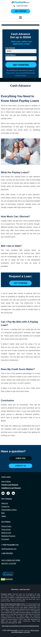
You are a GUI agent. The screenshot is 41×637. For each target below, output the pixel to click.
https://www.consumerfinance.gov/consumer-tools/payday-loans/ (20, 626)
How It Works (6, 481)
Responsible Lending (9, 510)
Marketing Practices (8, 536)
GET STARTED (21, 65)
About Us (4, 503)
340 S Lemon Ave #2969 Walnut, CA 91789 (25, 631)
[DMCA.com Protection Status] (7, 580)
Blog (3, 513)
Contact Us (5, 506)
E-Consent (5, 539)
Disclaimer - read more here (20, 589)
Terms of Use (20, 73)
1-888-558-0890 (21, 6)
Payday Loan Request (9, 485)
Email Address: (10, 55)
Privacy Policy (10, 73)
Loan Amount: (10, 48)
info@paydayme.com (8, 549)
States (3, 516)
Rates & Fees (6, 533)
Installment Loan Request (11, 488)
